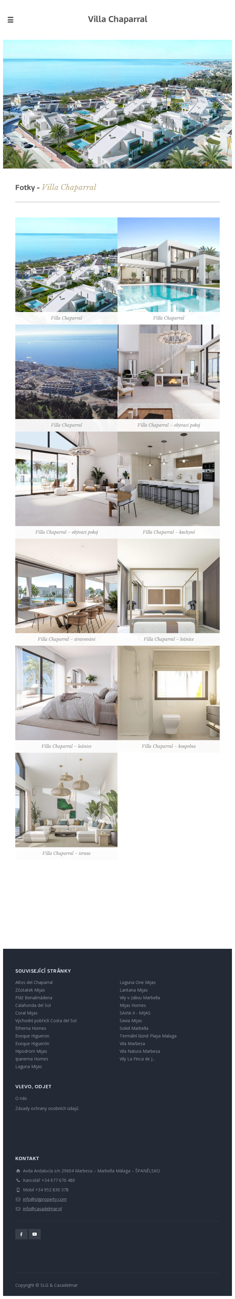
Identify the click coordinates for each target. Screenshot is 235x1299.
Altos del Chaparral (34, 982)
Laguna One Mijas (138, 982)
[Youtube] (35, 1234)
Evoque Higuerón (32, 1043)
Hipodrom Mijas (31, 1051)
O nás (21, 1098)
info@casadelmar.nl (42, 1209)
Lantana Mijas (134, 990)
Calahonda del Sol (33, 1005)
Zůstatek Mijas (30, 990)
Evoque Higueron (32, 1036)
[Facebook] (21, 1234)
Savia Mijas (131, 1020)
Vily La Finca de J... (137, 1059)
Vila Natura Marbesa (140, 1051)
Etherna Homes (30, 1028)
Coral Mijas (26, 1013)
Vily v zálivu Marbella (140, 997)
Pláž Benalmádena (33, 997)
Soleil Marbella (134, 1028)
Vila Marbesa (132, 1043)
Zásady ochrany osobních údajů (47, 1108)
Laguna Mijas (28, 1066)
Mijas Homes (133, 1005)
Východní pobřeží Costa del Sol (45, 1020)
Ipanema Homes (31, 1059)
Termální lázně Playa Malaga (148, 1036)
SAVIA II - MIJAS (135, 1013)
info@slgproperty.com (45, 1199)
